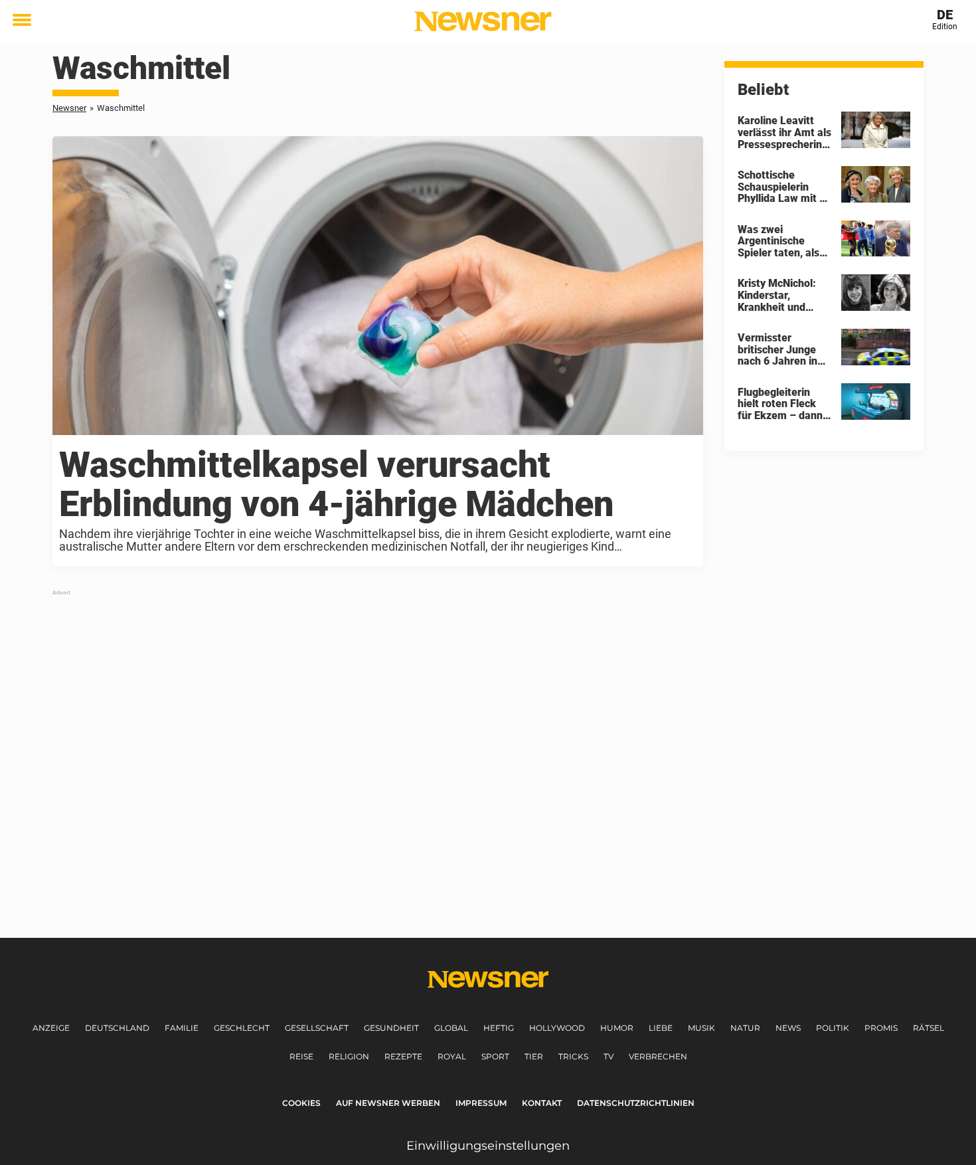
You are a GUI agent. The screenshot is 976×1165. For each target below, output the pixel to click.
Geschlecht (242, 1028)
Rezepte (403, 1056)
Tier (534, 1056)
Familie (182, 1028)
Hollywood (557, 1028)
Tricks (573, 1056)
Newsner (69, 108)
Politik (832, 1028)
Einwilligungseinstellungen (488, 1145)
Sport (495, 1056)
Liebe (661, 1028)
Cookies (301, 1103)
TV (608, 1056)
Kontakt (542, 1103)
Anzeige (51, 1028)
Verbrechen (658, 1056)
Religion (349, 1056)
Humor (616, 1028)
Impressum (481, 1103)
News (788, 1028)
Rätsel (928, 1028)
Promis (881, 1028)
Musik (701, 1028)
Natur (745, 1028)
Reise (301, 1056)
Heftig (498, 1028)
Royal (452, 1056)
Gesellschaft (317, 1028)
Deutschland (117, 1028)
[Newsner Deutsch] (483, 21)
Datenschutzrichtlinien (635, 1103)
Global (451, 1028)
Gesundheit (391, 1028)
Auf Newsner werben (388, 1103)
